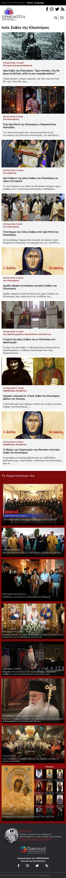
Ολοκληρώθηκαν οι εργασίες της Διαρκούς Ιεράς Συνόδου (30, 519)
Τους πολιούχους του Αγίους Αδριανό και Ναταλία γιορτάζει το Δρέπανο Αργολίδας (30, 760)
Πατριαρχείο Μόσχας (11, 550)
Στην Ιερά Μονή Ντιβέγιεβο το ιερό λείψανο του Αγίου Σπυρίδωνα (31, 553)
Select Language (35, 3)
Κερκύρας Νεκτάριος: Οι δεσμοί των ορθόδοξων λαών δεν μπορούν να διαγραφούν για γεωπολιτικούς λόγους (32, 720)
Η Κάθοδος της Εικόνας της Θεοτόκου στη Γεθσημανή (26, 597)
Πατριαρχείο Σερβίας (11, 669)
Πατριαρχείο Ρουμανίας (12, 632)
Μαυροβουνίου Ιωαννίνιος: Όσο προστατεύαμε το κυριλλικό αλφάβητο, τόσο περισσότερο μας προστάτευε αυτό (29, 673)
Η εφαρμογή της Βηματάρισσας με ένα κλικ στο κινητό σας (28, 817)
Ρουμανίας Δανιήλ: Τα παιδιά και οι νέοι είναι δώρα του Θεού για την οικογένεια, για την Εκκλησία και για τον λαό (32, 636)
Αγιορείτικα (7, 814)
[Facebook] (47, 9)
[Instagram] (51, 9)
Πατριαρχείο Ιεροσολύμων (14, 594)
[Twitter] (57, 9)
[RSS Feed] (62, 9)
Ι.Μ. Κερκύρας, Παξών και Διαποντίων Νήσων (22, 716)
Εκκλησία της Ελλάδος (16, 516)
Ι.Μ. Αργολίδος (8, 756)
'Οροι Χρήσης (44, 875)
